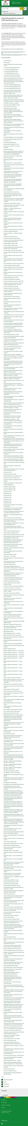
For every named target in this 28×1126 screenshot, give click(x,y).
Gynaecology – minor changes (10, 556)
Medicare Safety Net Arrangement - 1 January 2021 (14, 650)
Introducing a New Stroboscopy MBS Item (12, 593)
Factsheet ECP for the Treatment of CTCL (12, 477)
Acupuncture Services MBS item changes (12, 104)
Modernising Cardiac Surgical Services (11, 713)
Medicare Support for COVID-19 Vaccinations (12, 677)
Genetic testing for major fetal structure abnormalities (14, 534)
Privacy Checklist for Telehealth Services (12, 919)
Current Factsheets (7, 60)
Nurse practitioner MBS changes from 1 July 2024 (13, 843)
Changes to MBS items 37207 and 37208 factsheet (14, 267)
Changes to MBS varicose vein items (11, 277)
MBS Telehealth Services (8, 631)
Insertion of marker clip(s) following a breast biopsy (13, 586)
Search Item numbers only (9, 13)
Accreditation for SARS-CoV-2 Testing (11, 103)
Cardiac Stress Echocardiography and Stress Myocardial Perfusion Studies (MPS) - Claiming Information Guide (13, 195)
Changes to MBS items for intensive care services (13, 275)
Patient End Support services (9, 893)
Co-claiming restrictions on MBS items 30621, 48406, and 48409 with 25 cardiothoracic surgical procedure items (13, 331)
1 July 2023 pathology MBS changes (11, 69)
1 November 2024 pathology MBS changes (12, 86)
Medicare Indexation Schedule (10, 648)
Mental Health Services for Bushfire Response (13, 691)
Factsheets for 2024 (7, 502)
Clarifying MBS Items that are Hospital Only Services (14, 314)
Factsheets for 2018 (7, 491)
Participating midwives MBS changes (11, 883)
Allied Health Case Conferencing (10, 106)
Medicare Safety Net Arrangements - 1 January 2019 (14, 654)
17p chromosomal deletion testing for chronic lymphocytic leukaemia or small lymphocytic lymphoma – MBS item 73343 (12, 92)
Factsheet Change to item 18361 (10, 474)
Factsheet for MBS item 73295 (9, 488)
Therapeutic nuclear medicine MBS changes (12, 1030)
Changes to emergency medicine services (12, 238)
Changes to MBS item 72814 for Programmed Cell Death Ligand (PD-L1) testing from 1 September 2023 (13, 260)
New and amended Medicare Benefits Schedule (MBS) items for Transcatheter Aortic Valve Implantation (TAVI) (13, 737)
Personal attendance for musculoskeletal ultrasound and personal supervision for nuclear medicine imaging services (14, 897)
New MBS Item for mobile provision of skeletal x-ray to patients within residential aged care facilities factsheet (14, 779)
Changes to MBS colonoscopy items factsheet (13, 250)
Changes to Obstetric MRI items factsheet (12, 279)
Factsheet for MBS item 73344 (9, 489)
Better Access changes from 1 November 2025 (13, 155)
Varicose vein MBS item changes (10, 1070)
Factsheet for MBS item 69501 (9, 486)
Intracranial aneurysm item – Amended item (12, 588)
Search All (5, 11)
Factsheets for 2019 (7, 493)
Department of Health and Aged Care (5, 3)
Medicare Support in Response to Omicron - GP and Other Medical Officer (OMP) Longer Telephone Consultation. (14, 681)
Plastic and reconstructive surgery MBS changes (13, 907)
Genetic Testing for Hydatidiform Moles (11, 532)
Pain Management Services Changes (11, 881)
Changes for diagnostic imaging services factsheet (13, 229)
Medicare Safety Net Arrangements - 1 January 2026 (14, 656)
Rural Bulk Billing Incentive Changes (11, 965)
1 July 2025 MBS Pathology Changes (11, 73)
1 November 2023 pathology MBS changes (12, 84)
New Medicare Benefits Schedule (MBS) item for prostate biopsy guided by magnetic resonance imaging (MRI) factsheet (13, 798)
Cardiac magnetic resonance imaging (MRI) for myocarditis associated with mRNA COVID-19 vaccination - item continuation (13, 176)
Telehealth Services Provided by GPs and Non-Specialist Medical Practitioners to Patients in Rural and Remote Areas (14, 1017)
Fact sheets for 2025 (8, 472)
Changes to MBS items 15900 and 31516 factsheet (14, 263)
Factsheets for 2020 (7, 495)
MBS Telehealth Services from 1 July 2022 (12, 633)
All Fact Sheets (7, 62)
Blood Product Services (8, 157)
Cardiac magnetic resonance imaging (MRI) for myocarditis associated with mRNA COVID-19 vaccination (13, 185)
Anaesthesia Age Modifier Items (10, 142)
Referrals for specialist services (10, 937)
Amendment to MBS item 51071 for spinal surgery (13, 137)
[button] (24, 1124)
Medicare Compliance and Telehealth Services (13, 643)
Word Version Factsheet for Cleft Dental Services (10, 54)
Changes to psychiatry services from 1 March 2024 (13, 281)
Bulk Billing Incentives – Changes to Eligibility (12, 162)
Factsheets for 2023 (7, 501)
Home (4, 1100)
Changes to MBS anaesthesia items (11, 245)
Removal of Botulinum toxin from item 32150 (12, 948)
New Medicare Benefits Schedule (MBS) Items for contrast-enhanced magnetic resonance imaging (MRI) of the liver (13, 806)
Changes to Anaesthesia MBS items (11, 231)
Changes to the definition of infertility (11, 286)
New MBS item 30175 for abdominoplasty (12, 772)
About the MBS (6, 1105)
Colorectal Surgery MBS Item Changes (11, 334)
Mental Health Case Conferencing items (11, 689)
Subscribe (6, 1095)
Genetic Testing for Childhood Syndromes (12, 531)
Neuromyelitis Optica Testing (9, 733)
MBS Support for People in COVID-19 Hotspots (13, 629)
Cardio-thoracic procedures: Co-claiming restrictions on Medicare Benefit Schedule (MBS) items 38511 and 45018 (14, 200)
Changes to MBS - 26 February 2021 (11, 243)
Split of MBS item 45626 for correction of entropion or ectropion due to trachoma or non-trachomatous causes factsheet (14, 991)
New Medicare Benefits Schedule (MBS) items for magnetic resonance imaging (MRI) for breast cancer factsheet (14, 816)
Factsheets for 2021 (7, 497)
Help (4, 1107)
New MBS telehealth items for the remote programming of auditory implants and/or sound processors (13, 788)
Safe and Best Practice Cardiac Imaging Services (13, 967)
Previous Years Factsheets (9, 917)
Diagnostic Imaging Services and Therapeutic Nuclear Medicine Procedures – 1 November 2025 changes (13, 385)
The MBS (5, 1102)
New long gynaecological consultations (11, 770)
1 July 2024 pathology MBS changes (11, 71)
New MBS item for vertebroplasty (10, 782)
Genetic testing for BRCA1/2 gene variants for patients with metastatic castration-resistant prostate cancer (14, 528)
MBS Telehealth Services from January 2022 (12, 635)
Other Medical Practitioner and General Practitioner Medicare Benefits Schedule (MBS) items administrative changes (14, 863)
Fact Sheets (6, 1084)
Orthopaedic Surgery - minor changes (11, 850)
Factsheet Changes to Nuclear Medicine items (13, 475)
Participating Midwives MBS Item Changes (12, 885)
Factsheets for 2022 (7, 499)
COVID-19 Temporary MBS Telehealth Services (13, 346)
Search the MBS (7, 1079)
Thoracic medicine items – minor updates (12, 1038)
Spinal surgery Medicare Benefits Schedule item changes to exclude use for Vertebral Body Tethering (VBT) (14, 986)
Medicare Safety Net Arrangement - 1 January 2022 (14, 652)
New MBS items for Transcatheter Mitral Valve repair (14, 784)
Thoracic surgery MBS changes (10, 1040)
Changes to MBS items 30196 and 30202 (12, 265)
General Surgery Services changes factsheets (13, 517)
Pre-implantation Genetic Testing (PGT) (11, 915)
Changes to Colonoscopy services (10, 236)
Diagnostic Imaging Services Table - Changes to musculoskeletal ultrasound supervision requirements (13, 393)
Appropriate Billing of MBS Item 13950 (11, 144)
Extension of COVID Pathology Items (11, 447)
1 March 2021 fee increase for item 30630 (12, 76)
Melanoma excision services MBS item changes (13, 684)
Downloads (6, 1086)
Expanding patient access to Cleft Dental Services (14, 439)
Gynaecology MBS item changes (10, 554)
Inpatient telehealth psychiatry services (11, 581)
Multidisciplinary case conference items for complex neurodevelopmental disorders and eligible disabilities (14, 724)
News (5, 1082)
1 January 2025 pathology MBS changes (12, 67)
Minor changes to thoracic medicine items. (12, 711)
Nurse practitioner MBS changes (10, 841)
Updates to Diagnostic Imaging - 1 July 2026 (12, 1060)
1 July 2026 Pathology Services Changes (12, 75)
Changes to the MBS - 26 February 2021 (11, 288)
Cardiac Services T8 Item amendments (11, 192)
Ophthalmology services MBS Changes (11, 845)
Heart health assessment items (10, 564)
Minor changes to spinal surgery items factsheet (13, 709)
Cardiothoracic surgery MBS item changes (12, 203)
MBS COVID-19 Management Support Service (13, 624)
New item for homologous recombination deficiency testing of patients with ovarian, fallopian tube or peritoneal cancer (14, 748)
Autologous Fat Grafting (8, 149)
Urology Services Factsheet (9, 1068)
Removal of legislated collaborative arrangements (13, 950)
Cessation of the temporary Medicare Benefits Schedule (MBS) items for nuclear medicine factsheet (12, 220)
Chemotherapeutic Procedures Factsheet (12, 296)
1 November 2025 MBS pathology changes (12, 88)
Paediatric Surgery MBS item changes (11, 880)
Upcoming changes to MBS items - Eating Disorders (14, 1055)
